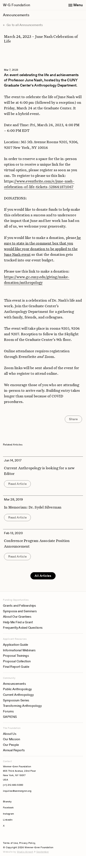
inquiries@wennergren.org (17, 791)
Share (73, 419)
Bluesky (19, 801)
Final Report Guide (16, 666)
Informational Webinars (19, 650)
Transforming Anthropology (22, 705)
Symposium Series (16, 700)
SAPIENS (10, 716)
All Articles (43, 575)
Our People (11, 744)
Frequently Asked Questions (23, 627)
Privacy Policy (27, 843)
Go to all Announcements (24, 25)
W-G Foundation (16, 4)
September (42, 851)
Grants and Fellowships (19, 605)
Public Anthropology (17, 689)
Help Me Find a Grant (18, 622)
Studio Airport (25, 851)
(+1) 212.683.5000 (13, 785)
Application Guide (15, 644)
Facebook (8, 807)
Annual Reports (14, 750)
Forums (8, 711)
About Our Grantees (17, 616)
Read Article (17, 483)
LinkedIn (7, 819)
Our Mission (11, 739)
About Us (9, 733)
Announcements (16, 14)
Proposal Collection (17, 661)
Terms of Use (10, 843)
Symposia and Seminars (20, 611)
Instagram (8, 813)
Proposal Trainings (16, 655)
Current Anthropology (18, 694)
